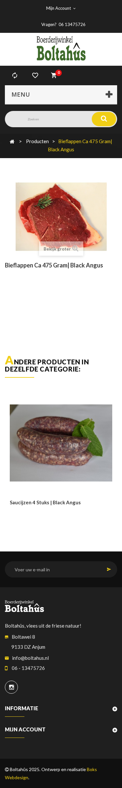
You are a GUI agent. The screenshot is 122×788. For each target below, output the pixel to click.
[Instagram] (11, 687)
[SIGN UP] (109, 569)
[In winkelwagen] (15, 516)
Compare (30, 516)
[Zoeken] (104, 119)
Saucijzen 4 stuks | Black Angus (45, 502)
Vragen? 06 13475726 (63, 24)
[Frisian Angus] (61, 48)
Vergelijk (14, 75)
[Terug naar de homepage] (12, 141)
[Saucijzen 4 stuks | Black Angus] (61, 443)
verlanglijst (35, 75)
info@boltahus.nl (30, 658)
